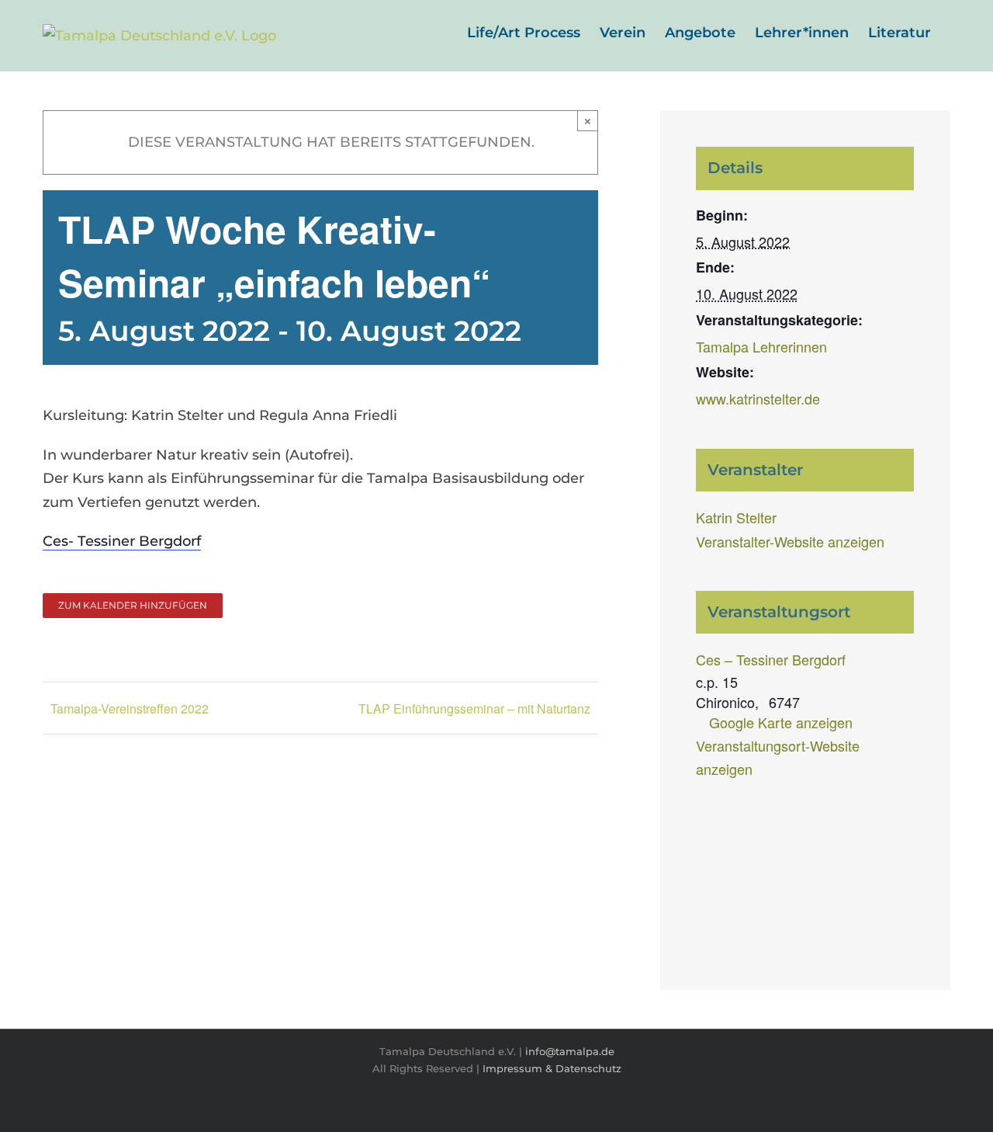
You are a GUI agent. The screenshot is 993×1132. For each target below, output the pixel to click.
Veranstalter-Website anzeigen (790, 541)
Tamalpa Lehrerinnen (761, 346)
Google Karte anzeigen (781, 722)
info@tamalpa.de (569, 1051)
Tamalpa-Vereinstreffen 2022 (129, 708)
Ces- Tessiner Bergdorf (122, 541)
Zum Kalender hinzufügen (132, 605)
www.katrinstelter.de (758, 398)
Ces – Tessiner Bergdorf (771, 659)
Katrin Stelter (736, 517)
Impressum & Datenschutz (552, 1068)
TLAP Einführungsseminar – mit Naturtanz (474, 708)
